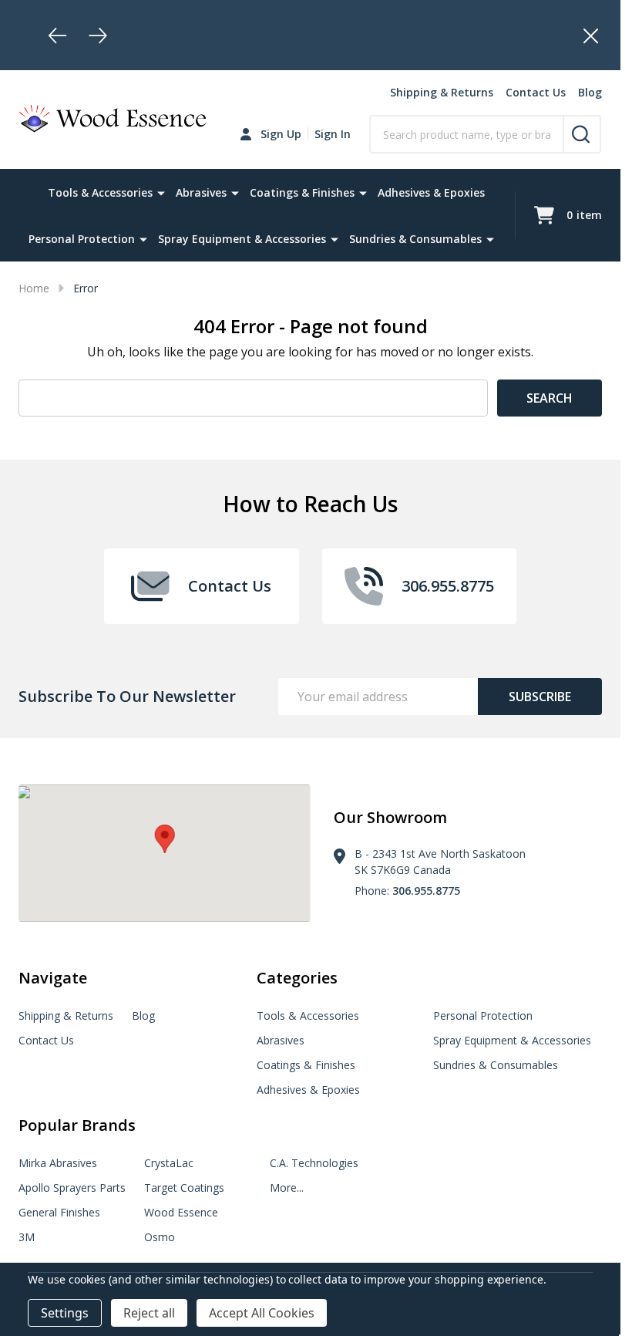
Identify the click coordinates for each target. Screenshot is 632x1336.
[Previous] (57, 35)
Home (33, 288)
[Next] (97, 35)
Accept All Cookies (261, 1312)
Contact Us (536, 92)
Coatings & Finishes (302, 192)
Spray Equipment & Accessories (242, 238)
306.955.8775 (426, 890)
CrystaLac (168, 1163)
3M (26, 1237)
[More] (161, 192)
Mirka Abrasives (57, 1163)
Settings (65, 1312)
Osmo (159, 1237)
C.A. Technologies (314, 1163)
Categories (297, 977)
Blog (590, 92)
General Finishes (59, 1212)
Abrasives (201, 192)
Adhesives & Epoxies (431, 192)
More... (287, 1187)
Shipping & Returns (441, 92)
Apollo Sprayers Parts (72, 1187)
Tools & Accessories (100, 192)
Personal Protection (82, 238)
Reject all (149, 1312)
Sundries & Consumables (415, 238)
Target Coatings (184, 1187)
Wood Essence (181, 1212)
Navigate (52, 977)
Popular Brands (77, 1125)
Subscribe (540, 696)
